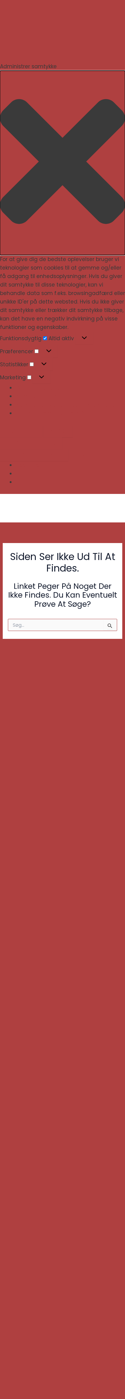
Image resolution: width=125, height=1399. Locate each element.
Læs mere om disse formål (50, 413)
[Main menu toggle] (112, 508)
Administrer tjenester (42, 396)
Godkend (20, 431)
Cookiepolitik (31, 465)
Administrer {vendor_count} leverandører (70, 404)
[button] (62, 163)
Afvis (58, 431)
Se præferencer (31, 443)
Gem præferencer (34, 454)
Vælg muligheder (38, 387)
